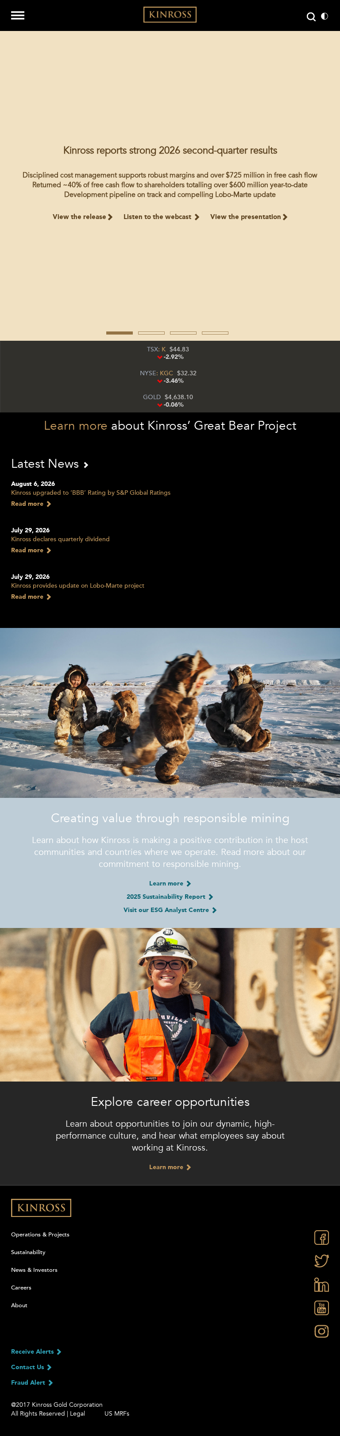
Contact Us (28, 1367)
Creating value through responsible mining (170, 818)
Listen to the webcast (158, 217)
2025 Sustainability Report (167, 897)
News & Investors (34, 1270)
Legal (77, 1413)
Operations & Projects (40, 1234)
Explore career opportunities (170, 1101)
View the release (79, 217)
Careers (21, 1287)
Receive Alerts (33, 1352)
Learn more (76, 425)
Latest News (46, 463)
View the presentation (245, 217)
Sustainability (28, 1252)
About (19, 1305)
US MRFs (116, 1413)
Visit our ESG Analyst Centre (167, 910)
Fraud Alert (29, 1383)
